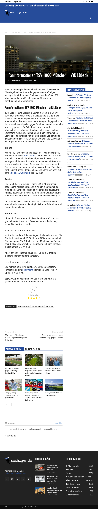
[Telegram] (43, 320)
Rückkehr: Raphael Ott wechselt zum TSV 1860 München (53, 370)
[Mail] (18, 479)
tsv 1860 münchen (38, 306)
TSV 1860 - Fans (35, 70)
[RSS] (23, 479)
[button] (90, 18)
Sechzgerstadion (24, 70)
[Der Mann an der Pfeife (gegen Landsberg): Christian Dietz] (13, 360)
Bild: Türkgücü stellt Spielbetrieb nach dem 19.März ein (52, 467)
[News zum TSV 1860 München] (16, 13)
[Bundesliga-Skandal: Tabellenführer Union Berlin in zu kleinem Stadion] (40, 490)
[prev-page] (6, 404)
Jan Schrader (15, 80)
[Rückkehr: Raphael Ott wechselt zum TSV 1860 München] (54, 360)
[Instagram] (83, 1)
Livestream (27, 269)
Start (6, 32)
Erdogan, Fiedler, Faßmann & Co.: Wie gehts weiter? (11, 395)
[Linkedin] (38, 320)
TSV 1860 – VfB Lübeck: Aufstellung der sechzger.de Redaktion (16, 337)
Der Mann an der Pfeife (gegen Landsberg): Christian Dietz (12, 370)
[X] (86, 1)
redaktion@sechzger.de (15, 473)
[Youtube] (91, 1)
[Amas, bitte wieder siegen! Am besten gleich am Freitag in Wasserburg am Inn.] (33, 360)
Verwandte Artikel (14, 348)
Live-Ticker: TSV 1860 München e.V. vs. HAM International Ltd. (52, 479)
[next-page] (10, 404)
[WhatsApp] (32, 320)
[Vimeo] (89, 1)
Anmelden (58, 423)
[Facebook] (81, 1)
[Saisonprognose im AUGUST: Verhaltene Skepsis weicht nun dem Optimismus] (33, 385)
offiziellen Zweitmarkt (19, 172)
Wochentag (29, 155)
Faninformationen (24, 306)
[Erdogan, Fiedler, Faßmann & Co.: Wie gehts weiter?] (13, 385)
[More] (49, 320)
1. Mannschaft (15, 32)
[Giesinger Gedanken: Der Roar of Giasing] (54, 385)
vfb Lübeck (49, 306)
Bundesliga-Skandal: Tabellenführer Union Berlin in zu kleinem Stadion (54, 490)
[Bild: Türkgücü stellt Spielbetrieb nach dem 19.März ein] (40, 467)
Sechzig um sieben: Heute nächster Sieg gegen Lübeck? (51, 336)
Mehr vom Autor (32, 348)
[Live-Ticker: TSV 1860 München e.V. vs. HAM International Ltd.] (40, 479)
